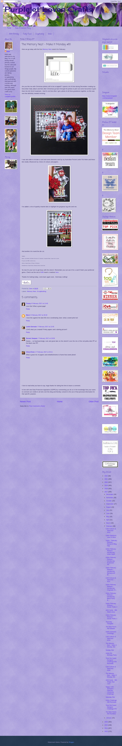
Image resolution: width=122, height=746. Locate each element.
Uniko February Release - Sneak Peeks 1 (111, 616)
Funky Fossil (27, 34)
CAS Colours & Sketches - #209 (111, 668)
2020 (106, 482)
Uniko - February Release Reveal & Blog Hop (111, 543)
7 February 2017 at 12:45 (45, 327)
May (108, 516)
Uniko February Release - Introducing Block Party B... (111, 596)
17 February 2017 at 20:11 (44, 352)
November (110, 497)
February (109, 526)
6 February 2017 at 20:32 (39, 315)
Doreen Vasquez (32, 338)
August (108, 507)
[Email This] (44, 288)
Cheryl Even (30, 352)
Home (9, 28)
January (109, 718)
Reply (28, 309)
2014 (106, 728)
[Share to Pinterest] (50, 288)
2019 (106, 485)
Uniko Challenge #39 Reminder (111, 701)
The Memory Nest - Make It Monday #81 (111, 675)
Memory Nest (47, 49)
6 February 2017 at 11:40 (39, 303)
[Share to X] (47, 288)
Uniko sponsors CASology (111, 632)
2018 (106, 488)
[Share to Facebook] (49, 288)
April (108, 520)
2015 (106, 725)
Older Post (94, 401)
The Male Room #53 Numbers (111, 713)
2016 (106, 722)
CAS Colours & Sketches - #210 (111, 638)
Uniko (50, 34)
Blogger (71, 742)
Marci (28, 315)
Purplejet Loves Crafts (49, 9)
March (108, 523)
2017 (106, 492)
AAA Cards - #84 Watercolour (111, 611)
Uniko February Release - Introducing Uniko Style (111, 551)
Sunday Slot (110, 650)
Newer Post (25, 401)
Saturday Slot (110, 697)
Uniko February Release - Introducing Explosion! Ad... (111, 561)
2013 (106, 731)
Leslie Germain (31, 327)
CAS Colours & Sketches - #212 (111, 530)
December (110, 494)
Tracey (28, 303)
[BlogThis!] (45, 288)
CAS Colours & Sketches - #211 (111, 579)
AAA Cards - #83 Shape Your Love (111, 682)
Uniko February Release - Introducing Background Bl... (111, 571)
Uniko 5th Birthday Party (111, 654)
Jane (8, 51)
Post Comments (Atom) (37, 406)
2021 (106, 479)
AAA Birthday (14, 34)
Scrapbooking (39, 34)
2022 (106, 476)
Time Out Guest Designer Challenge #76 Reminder (111, 660)
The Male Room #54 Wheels (111, 627)
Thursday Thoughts (109, 622)
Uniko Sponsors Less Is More (111, 536)
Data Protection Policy (23, 28)
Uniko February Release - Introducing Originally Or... (111, 587)
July (107, 510)
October (109, 501)
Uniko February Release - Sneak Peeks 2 (111, 605)
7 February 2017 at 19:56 (46, 338)
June (108, 513)
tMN (42, 272)
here (57, 272)
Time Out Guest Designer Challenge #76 (111, 707)
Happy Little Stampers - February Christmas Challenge (110, 690)
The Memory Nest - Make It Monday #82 (111, 645)
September (110, 504)
